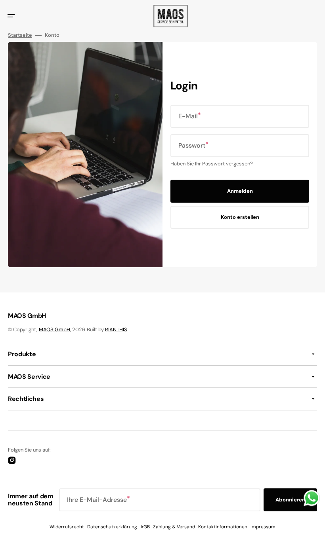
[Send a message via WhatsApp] (311, 498)
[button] (11, 16)
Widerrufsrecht (67, 527)
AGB (145, 527)
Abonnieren (290, 499)
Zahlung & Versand (174, 527)
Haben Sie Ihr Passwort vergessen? (211, 163)
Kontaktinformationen (222, 527)
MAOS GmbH (54, 329)
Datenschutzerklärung (112, 527)
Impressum (262, 527)
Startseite (20, 35)
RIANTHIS (116, 329)
